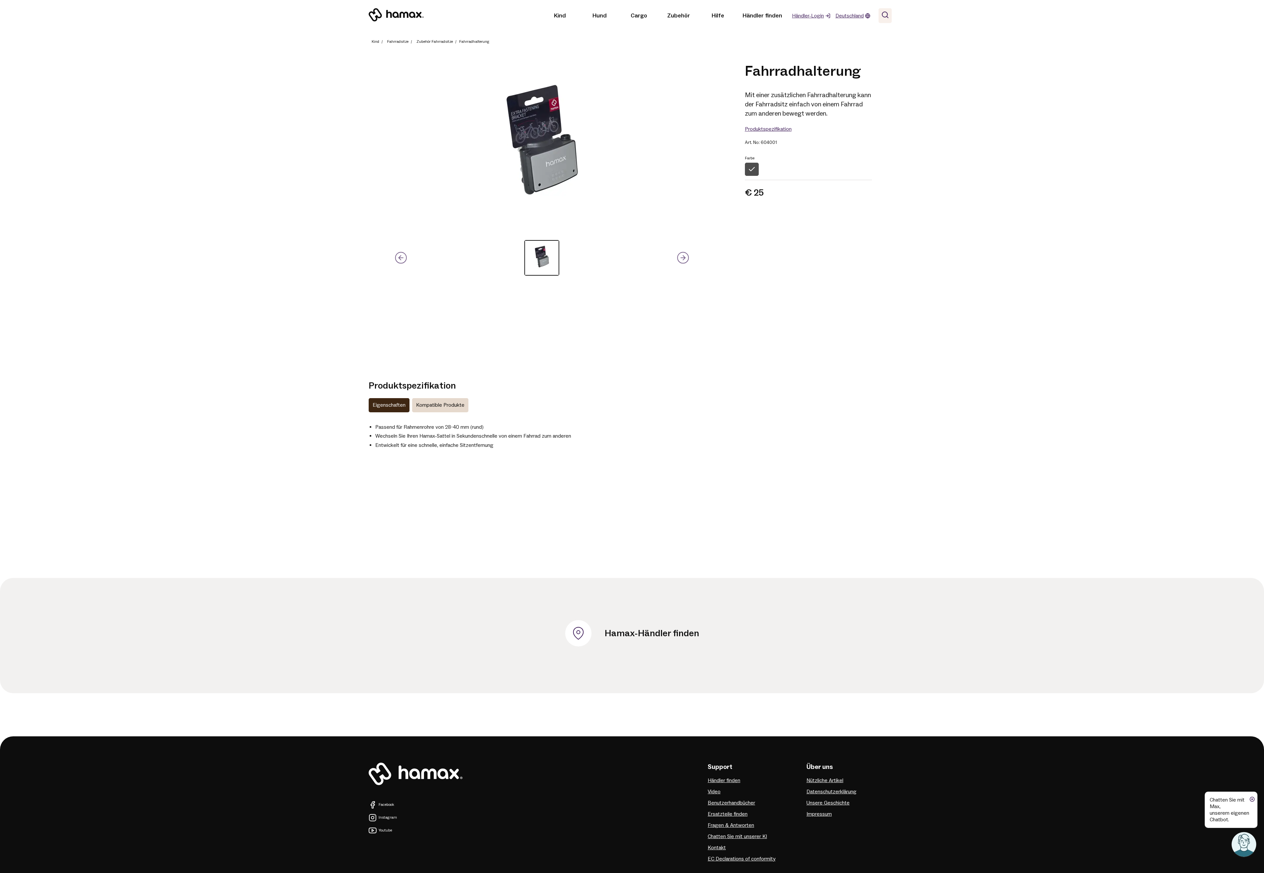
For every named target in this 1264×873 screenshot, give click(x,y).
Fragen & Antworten (731, 825)
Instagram (388, 817)
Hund (599, 15)
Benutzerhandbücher (731, 803)
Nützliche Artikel (824, 780)
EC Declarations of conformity (742, 859)
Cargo (639, 15)
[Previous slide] (401, 258)
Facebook (386, 804)
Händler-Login (808, 16)
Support (720, 767)
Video (714, 791)
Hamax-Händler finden (652, 633)
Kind (560, 15)
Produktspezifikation (768, 129)
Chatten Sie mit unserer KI (737, 836)
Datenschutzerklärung (831, 791)
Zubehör (678, 15)
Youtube (385, 830)
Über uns (819, 767)
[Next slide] (682, 258)
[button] (541, 258)
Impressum (819, 814)
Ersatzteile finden (728, 814)
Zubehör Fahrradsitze (434, 41)
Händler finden (762, 15)
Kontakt (717, 847)
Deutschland (849, 16)
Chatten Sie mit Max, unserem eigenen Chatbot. (1229, 810)
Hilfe (718, 15)
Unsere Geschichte (828, 803)
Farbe (749, 158)
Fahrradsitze (397, 41)
